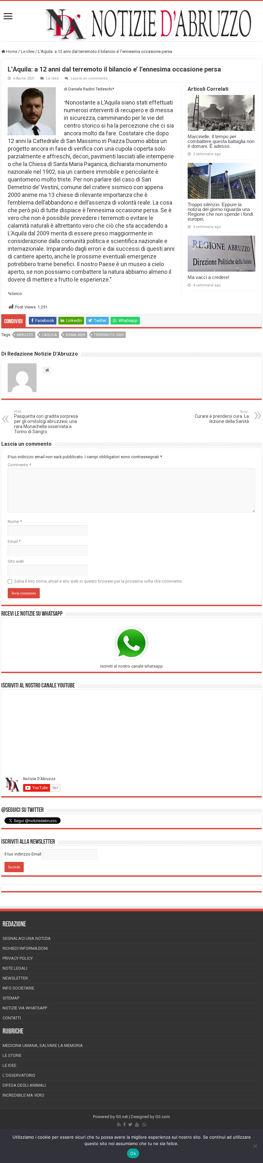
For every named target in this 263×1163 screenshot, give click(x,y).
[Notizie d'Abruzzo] (131, 24)
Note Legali (15, 968)
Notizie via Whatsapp (25, 1008)
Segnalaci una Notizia (27, 938)
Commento (19, 464)
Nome (15, 521)
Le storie (12, 1055)
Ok (133, 1153)
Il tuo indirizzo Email (22, 854)
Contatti (12, 1018)
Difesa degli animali (24, 1085)
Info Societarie (18, 988)
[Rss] (118, 1124)
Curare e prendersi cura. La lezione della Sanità (222, 416)
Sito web (16, 561)
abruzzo (25, 335)
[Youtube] (137, 1124)
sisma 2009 (75, 335)
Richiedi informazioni (25, 948)
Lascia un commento (89, 78)
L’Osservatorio (19, 1075)
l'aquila (49, 335)
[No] (255, 1146)
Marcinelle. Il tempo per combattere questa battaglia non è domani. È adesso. (221, 141)
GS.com (162, 1116)
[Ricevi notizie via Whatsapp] (144, 1124)
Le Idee (27, 51)
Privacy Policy (18, 958)
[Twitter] (130, 1124)
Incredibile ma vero (23, 1095)
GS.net (122, 1116)
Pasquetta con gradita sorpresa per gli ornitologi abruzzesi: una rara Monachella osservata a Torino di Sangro (46, 421)
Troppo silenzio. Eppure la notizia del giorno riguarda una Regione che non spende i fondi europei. (220, 212)
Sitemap (11, 998)
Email (14, 541)
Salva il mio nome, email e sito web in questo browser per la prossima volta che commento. (98, 581)
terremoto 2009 (108, 335)
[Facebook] (124, 1124)
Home (11, 51)
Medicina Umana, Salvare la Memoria (43, 1045)
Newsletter (15, 978)
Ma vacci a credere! (208, 277)
